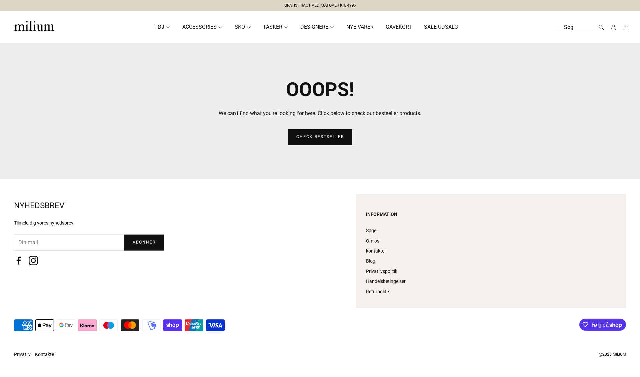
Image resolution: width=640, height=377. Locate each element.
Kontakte (44, 354)
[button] (317, 4)
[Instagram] (33, 260)
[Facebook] (18, 260)
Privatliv (23, 354)
